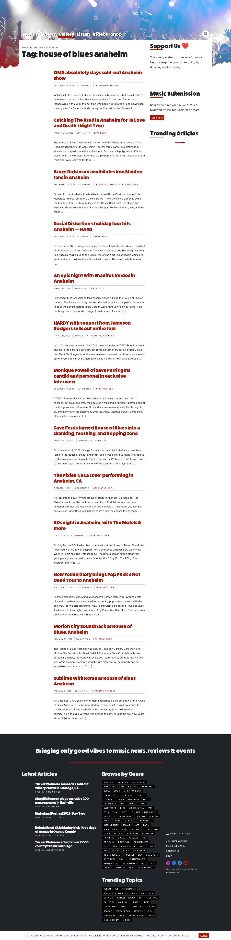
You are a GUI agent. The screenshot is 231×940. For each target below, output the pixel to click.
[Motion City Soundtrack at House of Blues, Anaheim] (35, 636)
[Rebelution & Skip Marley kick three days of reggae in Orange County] (28, 831)
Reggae (111, 690)
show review (136, 915)
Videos (100, 34)
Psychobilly (128, 846)
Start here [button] (157, 117)
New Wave (115, 85)
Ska (111, 388)
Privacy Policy (172, 873)
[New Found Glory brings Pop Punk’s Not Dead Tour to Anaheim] (35, 584)
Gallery (66, 34)
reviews (138, 911)
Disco (146, 799)
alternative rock (114, 893)
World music (145, 867)
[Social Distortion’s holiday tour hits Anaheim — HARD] (35, 233)
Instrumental (112, 825)
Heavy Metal (116, 184)
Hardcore (109, 816)
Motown (153, 829)
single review (111, 919)
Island (127, 825)
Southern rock (137, 859)
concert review (126, 897)
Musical (118, 833)
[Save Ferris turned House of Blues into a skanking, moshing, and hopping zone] (35, 438)
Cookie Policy (181, 935)
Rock (103, 132)
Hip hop (140, 816)
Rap (106, 850)
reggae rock (123, 911)
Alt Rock (123, 782)
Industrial (146, 820)
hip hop (135, 902)
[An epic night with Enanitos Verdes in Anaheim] (35, 285)
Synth (151, 863)
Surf (142, 863)
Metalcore (138, 829)
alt (116, 888)
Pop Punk (109, 842)
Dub (122, 803)
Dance (121, 799)
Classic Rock (111, 795)
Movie (107, 833)
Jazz (137, 825)
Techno (108, 867)
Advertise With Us (176, 841)
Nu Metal (109, 837)
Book (117, 790)
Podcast (133, 837)
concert (108, 897)
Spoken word (111, 863)
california (147, 893)
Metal (128, 184)
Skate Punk (152, 854)
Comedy (141, 795)
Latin (94, 288)
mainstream (110, 906)
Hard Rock (102, 184)
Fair (150, 807)
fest (141, 897)
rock (149, 911)
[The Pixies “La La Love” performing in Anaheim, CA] (35, 485)
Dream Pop (110, 803)
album (107, 888)
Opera (121, 837)
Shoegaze (128, 854)
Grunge (136, 812)
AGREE (203, 935)
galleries (109, 902)
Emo (96, 132)
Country (96, 335)
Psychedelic (111, 846)
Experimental (136, 807)
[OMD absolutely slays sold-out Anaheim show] (35, 82)
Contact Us (172, 850)
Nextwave (147, 833)
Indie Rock (130, 820)
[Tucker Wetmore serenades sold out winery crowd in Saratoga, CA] (28, 787)
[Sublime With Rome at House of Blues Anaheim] (35, 688)
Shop (116, 34)
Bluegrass (148, 786)
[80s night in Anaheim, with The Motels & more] (35, 532)
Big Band (133, 786)
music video (138, 906)
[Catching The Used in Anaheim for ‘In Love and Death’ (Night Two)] (35, 130)
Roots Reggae (112, 854)
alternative (129, 888)
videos (127, 919)
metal (124, 906)
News (29, 34)
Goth (125, 812)
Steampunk (129, 863)
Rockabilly (139, 850)
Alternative (101, 85)
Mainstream (95, 535)
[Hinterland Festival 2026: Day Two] (28, 817)
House (107, 820)
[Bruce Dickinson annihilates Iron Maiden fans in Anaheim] (35, 181)
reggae (108, 911)
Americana (110, 786)
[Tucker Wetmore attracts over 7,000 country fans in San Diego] (28, 845)
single (151, 915)
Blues (107, 790)
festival (152, 897)
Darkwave (134, 799)
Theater (120, 867)
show (122, 915)
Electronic (110, 807)
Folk (106, 812)
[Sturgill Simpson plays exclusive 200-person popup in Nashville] (28, 802)
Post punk (124, 842)
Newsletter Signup (180, 833)
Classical (127, 795)
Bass (121, 786)
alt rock (132, 893)
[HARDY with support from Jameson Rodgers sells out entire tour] (35, 333)
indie (146, 902)
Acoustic (109, 782)
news (152, 906)
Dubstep (132, 803)
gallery (122, 902)
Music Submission (176, 846)
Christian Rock (132, 790)
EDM (143, 803)
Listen (83, 34)
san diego (109, 915)
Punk (98, 236)
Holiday (153, 816)
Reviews (47, 34)
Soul (122, 859)
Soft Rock (110, 859)
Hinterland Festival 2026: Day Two (60, 813)
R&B (150, 846)
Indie (117, 820)
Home (25, 47)
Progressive (141, 842)
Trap (131, 867)
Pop (105, 335)
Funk (115, 812)
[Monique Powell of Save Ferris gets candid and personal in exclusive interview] (35, 380)
